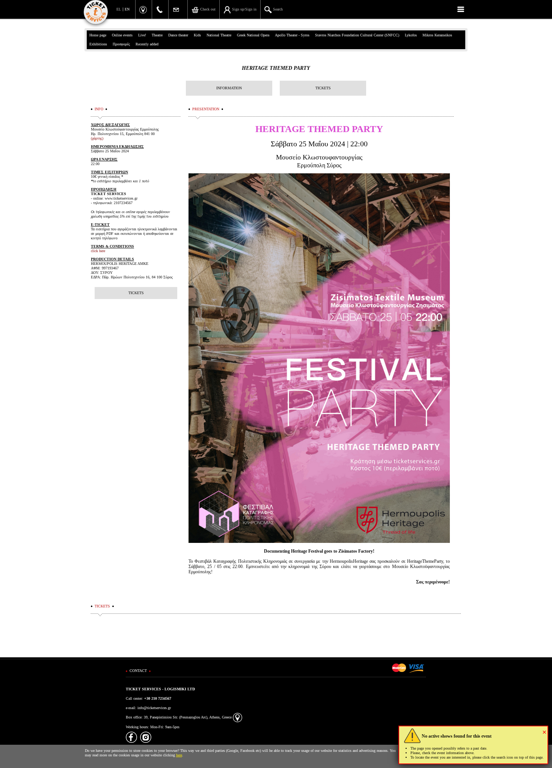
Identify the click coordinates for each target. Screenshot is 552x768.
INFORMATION (229, 88)
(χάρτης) (97, 138)
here (179, 755)
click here (98, 251)
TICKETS (323, 88)
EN (127, 9)
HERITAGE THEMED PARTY (276, 68)
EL (118, 9)
